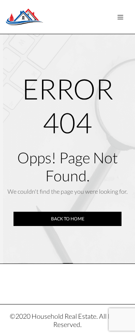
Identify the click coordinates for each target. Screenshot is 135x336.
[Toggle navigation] (120, 17)
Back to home (67, 218)
